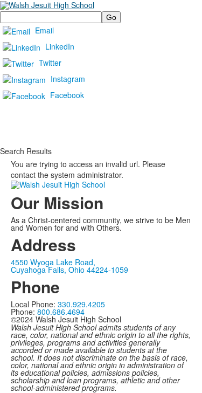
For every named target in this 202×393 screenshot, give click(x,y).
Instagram (68, 78)
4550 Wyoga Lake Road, (53, 262)
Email (44, 30)
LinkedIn (59, 46)
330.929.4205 (81, 304)
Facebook (67, 94)
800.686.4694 (61, 311)
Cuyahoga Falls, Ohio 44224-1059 (69, 269)
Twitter (50, 62)
